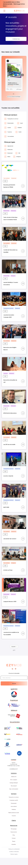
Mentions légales (14, 854)
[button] (5, 75)
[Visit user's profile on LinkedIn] (8, 61)
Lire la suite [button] (10, 85)
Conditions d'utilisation (14, 851)
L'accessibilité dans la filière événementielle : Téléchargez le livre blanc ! (14, 4)
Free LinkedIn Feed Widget (14, 96)
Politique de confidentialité (14, 849)
